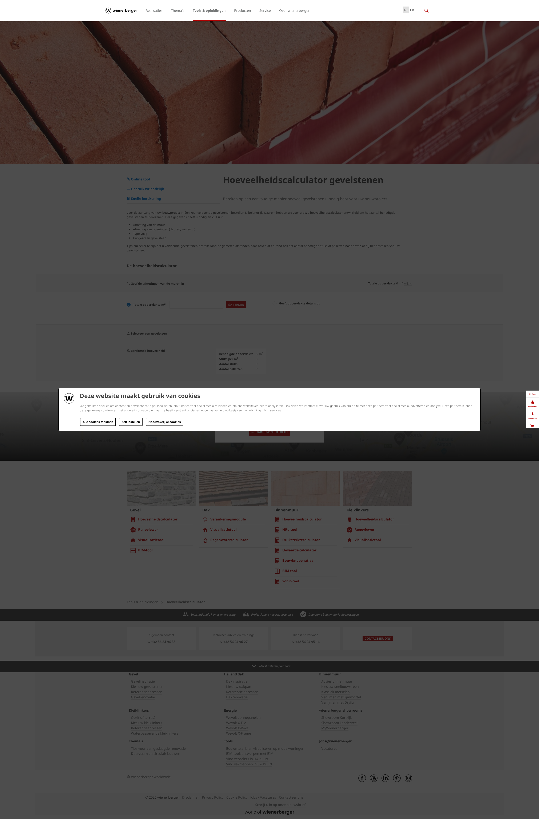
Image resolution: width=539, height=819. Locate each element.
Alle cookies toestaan (98, 422)
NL (406, 10)
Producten (242, 10)
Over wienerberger (294, 10)
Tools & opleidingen (209, 10)
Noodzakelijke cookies (164, 422)
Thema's (177, 10)
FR (412, 10)
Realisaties (154, 10)
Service (265, 10)
